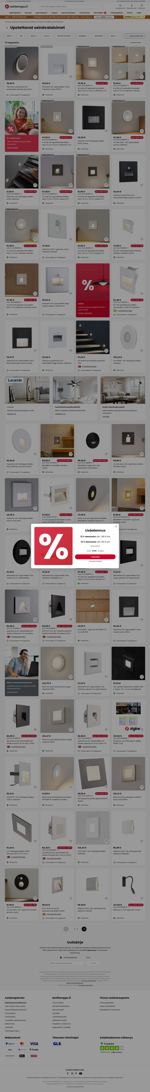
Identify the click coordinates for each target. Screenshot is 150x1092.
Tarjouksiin (95, 557)
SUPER (95, 551)
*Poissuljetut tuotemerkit (95, 561)
